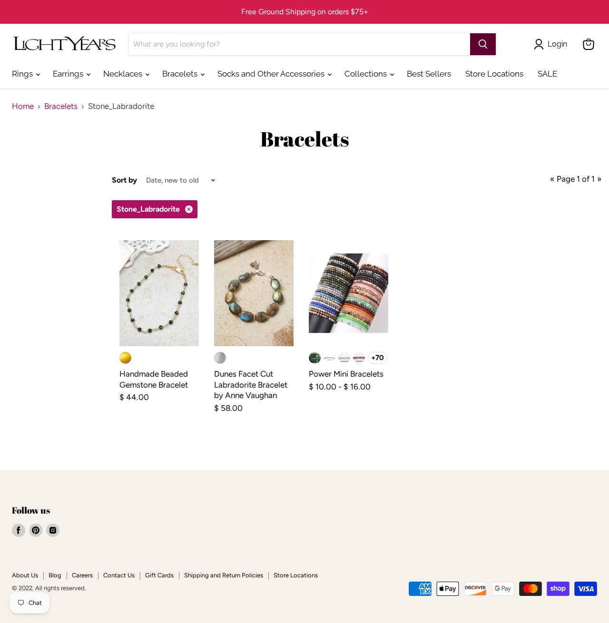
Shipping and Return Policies (223, 575)
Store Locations (494, 73)
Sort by (124, 180)
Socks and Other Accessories (271, 73)
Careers (82, 575)
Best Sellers (429, 73)
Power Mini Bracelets (346, 374)
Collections (366, 73)
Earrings (69, 73)
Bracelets (180, 73)
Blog (55, 575)
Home (23, 106)
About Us (25, 575)
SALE (547, 73)
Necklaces (123, 73)
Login (557, 44)
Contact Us (119, 575)
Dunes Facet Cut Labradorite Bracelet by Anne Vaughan (250, 384)
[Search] (483, 44)
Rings (23, 73)
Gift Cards (159, 575)
